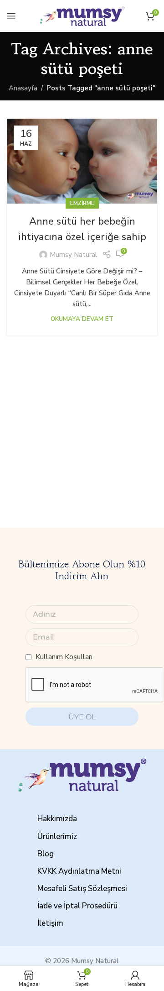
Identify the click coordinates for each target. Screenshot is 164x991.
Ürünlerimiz (57, 836)
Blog (45, 854)
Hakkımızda (57, 818)
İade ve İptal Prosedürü (77, 906)
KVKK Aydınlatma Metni (79, 871)
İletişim (50, 923)
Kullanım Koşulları (64, 657)
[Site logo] (82, 15)
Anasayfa (23, 88)
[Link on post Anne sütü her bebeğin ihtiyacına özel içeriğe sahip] (82, 161)
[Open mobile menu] (11, 16)
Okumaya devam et (82, 319)
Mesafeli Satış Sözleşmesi (82, 888)
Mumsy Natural (73, 254)
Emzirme (82, 203)
